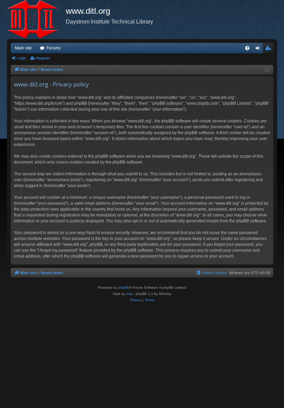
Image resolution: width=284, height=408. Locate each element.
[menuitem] (247, 48)
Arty (129, 294)
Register (43, 58)
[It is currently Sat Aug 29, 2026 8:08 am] (267, 70)
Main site (23, 48)
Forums (53, 48)
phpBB (123, 287)
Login (21, 58)
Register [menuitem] (269, 49)
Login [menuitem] (259, 49)
